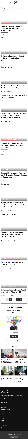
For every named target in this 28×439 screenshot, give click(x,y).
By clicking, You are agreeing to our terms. (15, 340)
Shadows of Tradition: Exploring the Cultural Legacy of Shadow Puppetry (12, 145)
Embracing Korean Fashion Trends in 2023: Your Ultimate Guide (14, 291)
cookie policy (18, 434)
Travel (4, 82)
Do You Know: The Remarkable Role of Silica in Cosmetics (14, 263)
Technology (6, 23)
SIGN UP (14, 336)
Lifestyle (5, 52)
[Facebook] (2, 398)
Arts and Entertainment (9, 140)
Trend (18, 286)
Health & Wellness (8, 259)
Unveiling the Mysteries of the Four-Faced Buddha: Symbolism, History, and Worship (12, 234)
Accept (14, 437)
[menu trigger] (3, 2)
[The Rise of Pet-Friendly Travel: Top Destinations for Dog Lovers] (14, 75)
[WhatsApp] (4, 398)
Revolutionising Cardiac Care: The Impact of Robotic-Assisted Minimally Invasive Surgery (13, 115)
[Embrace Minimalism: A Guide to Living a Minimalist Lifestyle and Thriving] (14, 45)
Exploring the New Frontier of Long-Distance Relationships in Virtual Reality (12, 28)
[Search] (26, 2)
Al (1, 34)
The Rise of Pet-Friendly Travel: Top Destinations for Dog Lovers (12, 87)
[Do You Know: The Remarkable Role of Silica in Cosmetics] (14, 251)
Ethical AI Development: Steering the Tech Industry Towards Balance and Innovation (14, 175)
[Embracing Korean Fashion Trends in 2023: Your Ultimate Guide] (14, 279)
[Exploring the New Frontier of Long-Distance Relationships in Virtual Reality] (14, 15)
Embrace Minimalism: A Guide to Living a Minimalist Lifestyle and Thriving (13, 58)
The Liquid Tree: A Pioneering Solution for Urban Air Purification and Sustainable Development (13, 205)
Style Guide (12, 286)
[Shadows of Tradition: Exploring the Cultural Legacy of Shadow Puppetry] (14, 132)
